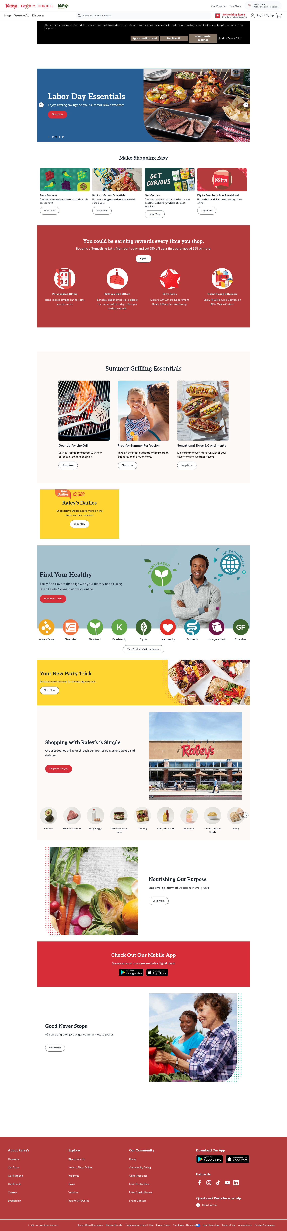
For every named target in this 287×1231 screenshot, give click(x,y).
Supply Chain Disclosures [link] (90, 1225)
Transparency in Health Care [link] (139, 1225)
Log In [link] (260, 15)
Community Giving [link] (140, 1167)
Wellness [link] (73, 1176)
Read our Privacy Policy (230, 38)
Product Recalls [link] (114, 1225)
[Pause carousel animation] (48, 137)
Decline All (173, 38)
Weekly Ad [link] (22, 15)
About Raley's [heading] (18, 1150)
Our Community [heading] (141, 1150)
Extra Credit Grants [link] (140, 1192)
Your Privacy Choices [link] (184, 1225)
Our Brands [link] (14, 1184)
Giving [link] (132, 1159)
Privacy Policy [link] (163, 1225)
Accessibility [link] (245, 1225)
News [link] (71, 1184)
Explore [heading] (74, 1150)
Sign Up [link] (270, 15)
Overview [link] (13, 1159)
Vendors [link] (73, 1192)
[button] (279, 16)
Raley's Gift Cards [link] (78, 1201)
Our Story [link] (235, 6)
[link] (37, 6)
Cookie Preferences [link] (264, 1225)
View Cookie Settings (203, 38)
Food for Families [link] (139, 1184)
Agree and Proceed (144, 38)
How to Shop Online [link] (80, 1167)
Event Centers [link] (137, 1201)
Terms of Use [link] (229, 1225)
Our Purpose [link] (218, 6)
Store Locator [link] (76, 1159)
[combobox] (144, 15)
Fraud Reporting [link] (211, 1225)
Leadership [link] (14, 1201)
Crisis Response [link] (138, 1176)
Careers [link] (12, 1192)
